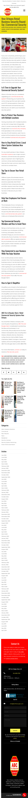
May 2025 (3, 483)
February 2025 (5, 490)
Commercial (4, 431)
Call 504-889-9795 (14, 7)
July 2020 (3, 604)
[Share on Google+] (13, 372)
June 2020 (4, 606)
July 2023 (3, 525)
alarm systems (21, 356)
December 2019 (5, 615)
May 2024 (3, 503)
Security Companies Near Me (12, 364)
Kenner (21, 780)
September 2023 (5, 521)
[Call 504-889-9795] (24, 795)
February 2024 (5, 510)
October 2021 (4, 571)
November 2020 (5, 595)
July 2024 (3, 501)
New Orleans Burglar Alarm (12, 362)
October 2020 (5, 597)
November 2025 (5, 472)
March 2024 (4, 507)
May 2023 (3, 529)
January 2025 (4, 492)
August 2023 (4, 523)
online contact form (12, 658)
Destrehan (9, 781)
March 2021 (4, 586)
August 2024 (4, 499)
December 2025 (5, 470)
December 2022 (5, 540)
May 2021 (3, 582)
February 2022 (5, 562)
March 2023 (4, 534)
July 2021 (3, 578)
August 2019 (4, 621)
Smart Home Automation (8, 444)
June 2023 (4, 527)
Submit (15, 730)
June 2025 (4, 481)
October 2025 (5, 475)
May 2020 (3, 608)
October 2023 (5, 518)
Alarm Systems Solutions (7, 27)
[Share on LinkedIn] (23, 372)
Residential (19, 27)
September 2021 (5, 573)
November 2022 (5, 542)
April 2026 (4, 461)
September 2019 (5, 619)
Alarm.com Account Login (17, 5)
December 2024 (5, 494)
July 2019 (3, 623)
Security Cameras (6, 440)
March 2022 (4, 560)
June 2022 (4, 553)
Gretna (22, 781)
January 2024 (4, 512)
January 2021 (4, 591)
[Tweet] (8, 372)
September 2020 (5, 599)
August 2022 (4, 549)
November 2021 (5, 569)
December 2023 (5, 514)
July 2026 (3, 455)
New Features (5, 433)
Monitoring (12, 360)
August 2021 (4, 575)
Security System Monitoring (12, 29)
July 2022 (3, 551)
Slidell (22, 783)
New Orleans (10, 780)
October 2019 (4, 617)
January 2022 (4, 564)
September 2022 (5, 547)
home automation (5, 360)
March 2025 (4, 488)
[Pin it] (18, 372)
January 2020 (4, 613)
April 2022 (4, 558)
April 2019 (4, 630)
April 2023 (4, 532)
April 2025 (4, 486)
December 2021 (5, 567)
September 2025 (5, 477)
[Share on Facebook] (3, 372)
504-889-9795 (16, 673)
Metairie (16, 780)
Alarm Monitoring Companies (10, 356)
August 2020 (4, 602)
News (15, 27)
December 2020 (5, 593)
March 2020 (4, 610)
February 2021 (5, 588)
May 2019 (3, 628)
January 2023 (4, 538)
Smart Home (22, 364)
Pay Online (6, 5)
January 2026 (4, 468)
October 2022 (5, 545)
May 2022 (3, 556)
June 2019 (4, 626)
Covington (8, 785)
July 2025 (3, 479)
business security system (7, 358)
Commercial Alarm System (20, 358)
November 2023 (5, 516)
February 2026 (5, 466)
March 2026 (4, 464)
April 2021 (3, 584)
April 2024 (4, 505)
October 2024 (5, 496)
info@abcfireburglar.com (16, 703)
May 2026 (3, 459)
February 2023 (5, 536)
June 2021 (3, 580)
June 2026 (4, 457)
